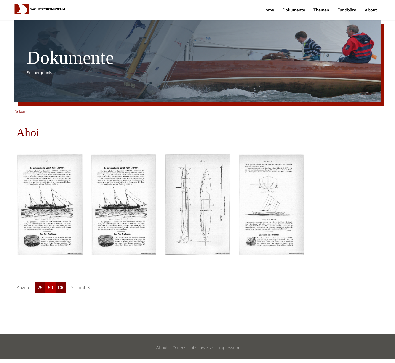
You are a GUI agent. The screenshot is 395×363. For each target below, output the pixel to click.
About (371, 10)
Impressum (228, 347)
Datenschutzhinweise (193, 347)
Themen (321, 10)
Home (268, 10)
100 (61, 287)
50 (50, 287)
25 (40, 287)
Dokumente (293, 10)
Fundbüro (346, 10)
